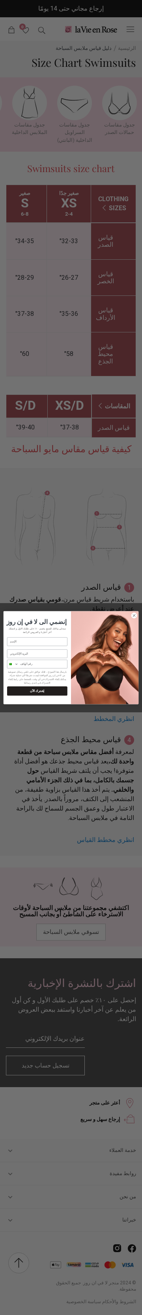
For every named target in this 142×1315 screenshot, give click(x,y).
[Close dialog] (134, 615)
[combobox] (12, 664)
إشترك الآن (37, 690)
